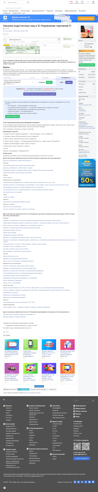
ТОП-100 (8, 417)
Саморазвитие (33, 424)
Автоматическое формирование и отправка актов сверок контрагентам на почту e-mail (29, 182)
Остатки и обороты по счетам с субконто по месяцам (19, 209)
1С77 (53, 448)
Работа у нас (77, 433)
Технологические (34, 460)
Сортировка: (39, 389)
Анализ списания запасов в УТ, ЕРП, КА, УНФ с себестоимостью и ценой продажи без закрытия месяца (33, 287)
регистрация (28, 392)
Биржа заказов (81, 411)
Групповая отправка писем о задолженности (16, 275)
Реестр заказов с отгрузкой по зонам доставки (17, 251)
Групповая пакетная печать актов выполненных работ (19, 165)
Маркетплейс (57, 421)
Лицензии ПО (33, 453)
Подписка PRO (10, 426)
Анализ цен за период (9, 232)
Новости (8, 408)
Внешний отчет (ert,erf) (85, 115)
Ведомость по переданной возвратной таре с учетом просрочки (22, 237)
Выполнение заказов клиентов (12, 230)
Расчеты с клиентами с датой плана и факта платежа (18, 266)
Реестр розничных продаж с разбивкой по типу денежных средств (23, 225)
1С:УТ (54, 433)
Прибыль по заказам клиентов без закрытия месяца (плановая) (21, 227)
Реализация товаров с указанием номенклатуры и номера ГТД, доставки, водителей (28, 170)
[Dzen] (85, 482)
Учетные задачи (11, 431)
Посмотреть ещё (39, 386)
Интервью (9, 415)
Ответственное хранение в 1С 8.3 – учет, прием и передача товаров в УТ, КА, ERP (29, 378)
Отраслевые (33, 456)
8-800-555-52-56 (79, 452)
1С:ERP (54, 426)
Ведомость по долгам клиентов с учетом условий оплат (19, 268)
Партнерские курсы (58, 417)
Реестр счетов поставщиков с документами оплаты (18, 261)
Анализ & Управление (37, 406)
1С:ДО (54, 440)
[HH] (82, 482)
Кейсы (31, 440)
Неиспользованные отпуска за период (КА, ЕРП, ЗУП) (19, 302)
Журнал (9, 406)
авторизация (36, 392)
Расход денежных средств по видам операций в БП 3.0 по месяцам (23, 187)
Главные (8, 410)
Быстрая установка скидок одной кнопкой (15, 249)
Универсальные (57, 443)
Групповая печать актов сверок (12, 192)
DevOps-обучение (11, 451)
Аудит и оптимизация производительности (12, 462)
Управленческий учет (84, 152)
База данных (10, 438)
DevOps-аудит (10, 454)
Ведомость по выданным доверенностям (15, 258)
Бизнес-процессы (34, 410)
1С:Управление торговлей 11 (86, 126)
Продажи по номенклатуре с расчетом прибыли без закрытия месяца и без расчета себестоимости (32, 220)
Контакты (76, 436)
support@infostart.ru (80, 454)
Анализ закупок (7, 177)
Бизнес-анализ (33, 408)
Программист (56, 408)
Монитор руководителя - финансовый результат (17, 160)
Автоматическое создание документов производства (19, 314)
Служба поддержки (82, 440)
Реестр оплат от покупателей (11, 283)
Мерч (78, 416)
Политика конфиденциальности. (34, 476)
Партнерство (33, 442)
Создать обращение (81, 458)
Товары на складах (8, 197)
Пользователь (82, 110)
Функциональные (11, 428)
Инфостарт (28, 328)
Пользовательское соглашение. (13, 476)
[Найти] (93, 400)
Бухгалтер (81, 109)
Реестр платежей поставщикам (12, 280)
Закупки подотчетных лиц (10, 256)
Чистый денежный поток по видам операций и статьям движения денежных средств (28, 189)
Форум (78, 414)
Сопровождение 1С (36, 428)
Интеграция (9, 443)
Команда (32, 417)
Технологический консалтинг (15, 459)
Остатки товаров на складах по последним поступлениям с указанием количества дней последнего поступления (36, 290)
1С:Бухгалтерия (57, 424)
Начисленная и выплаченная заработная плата (16, 202)
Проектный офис (58, 454)
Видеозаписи (80, 408)
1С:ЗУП (54, 438)
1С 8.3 (80, 119)
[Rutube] (93, 482)
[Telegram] (74, 482)
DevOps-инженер (57, 415)
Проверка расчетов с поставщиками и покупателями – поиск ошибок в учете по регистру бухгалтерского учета (36, 185)
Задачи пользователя (12, 433)
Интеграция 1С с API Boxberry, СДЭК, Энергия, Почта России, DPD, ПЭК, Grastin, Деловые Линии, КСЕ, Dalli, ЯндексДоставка (48, 380)
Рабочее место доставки (10, 292)
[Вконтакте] (78, 482)
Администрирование (12, 440)
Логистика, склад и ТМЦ (85, 105)
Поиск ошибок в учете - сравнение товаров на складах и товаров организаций (26, 307)
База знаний (10, 424)
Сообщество (10, 445)
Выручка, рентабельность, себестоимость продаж (17, 168)
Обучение (56, 406)
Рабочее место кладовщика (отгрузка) (14, 295)
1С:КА (54, 428)
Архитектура (33, 422)
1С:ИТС (31, 433)
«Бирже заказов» (84, 60)
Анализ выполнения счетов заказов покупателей (17, 172)
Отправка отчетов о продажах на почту (14, 246)
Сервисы (32, 435)
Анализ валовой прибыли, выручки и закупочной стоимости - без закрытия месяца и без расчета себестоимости (36, 223)
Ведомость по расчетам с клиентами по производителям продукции (23, 270)
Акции (31, 430)
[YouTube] (89, 482)
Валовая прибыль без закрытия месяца (14, 317)
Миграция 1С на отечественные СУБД (12, 466)
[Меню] (4, 2)
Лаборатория (11, 449)
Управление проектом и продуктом (36, 413)
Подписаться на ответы (10, 389)
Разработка (9, 436)
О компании (77, 421)
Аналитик (55, 410)
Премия (8, 420)
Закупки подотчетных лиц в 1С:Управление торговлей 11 (37, 25)
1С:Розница (55, 436)
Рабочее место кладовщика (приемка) (14, 297)
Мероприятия (81, 406)
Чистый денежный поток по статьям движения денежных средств (22, 273)
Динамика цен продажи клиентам (13, 235)
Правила (76, 428)
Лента (8, 413)
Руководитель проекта (59, 413)
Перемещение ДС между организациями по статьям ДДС (20, 278)
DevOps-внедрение (12, 456)
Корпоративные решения (38, 449)
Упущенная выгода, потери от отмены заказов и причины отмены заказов (24, 244)
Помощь (76, 431)
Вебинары (32, 445)
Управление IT (33, 419)
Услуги (31, 437)
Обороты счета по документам (12, 206)
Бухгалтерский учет (84, 151)
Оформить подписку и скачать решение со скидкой (40, 94)
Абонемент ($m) (83, 156)
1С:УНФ (54, 431)
